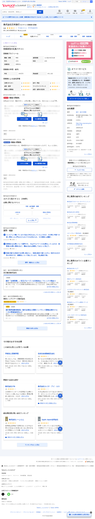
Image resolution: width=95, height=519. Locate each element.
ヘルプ (69, 1)
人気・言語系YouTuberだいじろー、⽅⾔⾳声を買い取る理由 (19, 1)
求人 (23, 35)
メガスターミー (85, 1)
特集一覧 (75, 13)
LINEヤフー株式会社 (7, 501)
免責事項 (59, 512)
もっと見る (87, 154)
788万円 (83, 239)
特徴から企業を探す (14, 481)
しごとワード (37, 486)
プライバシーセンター (28, 512)
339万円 (83, 284)
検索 (91, 1)
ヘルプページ (80, 459)
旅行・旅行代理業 (81, 112)
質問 (60, 36)
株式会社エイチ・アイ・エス (49, 386)
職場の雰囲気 (14, 98)
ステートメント (49, 512)
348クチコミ (23, 28)
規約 (38, 512)
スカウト (82, 13)
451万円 (83, 310)
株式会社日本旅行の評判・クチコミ (46, 466)
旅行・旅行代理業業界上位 (10, 30)
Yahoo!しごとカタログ (9, 466)
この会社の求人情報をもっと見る (51, 292)
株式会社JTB (10, 386)
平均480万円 (33, 28)
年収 (50, 35)
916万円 (83, 217)
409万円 (83, 322)
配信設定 (30, 475)
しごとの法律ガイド (19, 486)
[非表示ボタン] (91, 512)
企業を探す (59, 13)
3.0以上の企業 (22, 30)
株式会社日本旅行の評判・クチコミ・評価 (14, 95)
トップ (8, 36)
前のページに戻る (11, 43)
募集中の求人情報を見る (48, 403)
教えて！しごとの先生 (7, 486)
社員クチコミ (35, 35)
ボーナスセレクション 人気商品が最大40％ (46, 7)
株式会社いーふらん (16, 420)
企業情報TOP (20, 466)
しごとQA (67, 13)
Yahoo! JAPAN (62, 1)
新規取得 (39, 5)
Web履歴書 (23, 475)
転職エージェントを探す (41, 481)
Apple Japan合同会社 (50, 420)
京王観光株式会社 (10, 273)
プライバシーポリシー (15, 512)
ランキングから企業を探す (27, 481)
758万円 (83, 249)
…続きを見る (24, 363)
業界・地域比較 (86, 36)
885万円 (83, 228)
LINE (12, 494)
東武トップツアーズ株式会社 (14, 299)
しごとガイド (29, 486)
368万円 (83, 274)
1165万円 (83, 207)
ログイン (29, 7)
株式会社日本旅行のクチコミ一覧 (65, 466)
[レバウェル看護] (79, 63)
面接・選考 (75, 35)
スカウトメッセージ (7, 475)
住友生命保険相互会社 (46, 354)
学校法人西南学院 (12, 354)
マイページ (90, 13)
